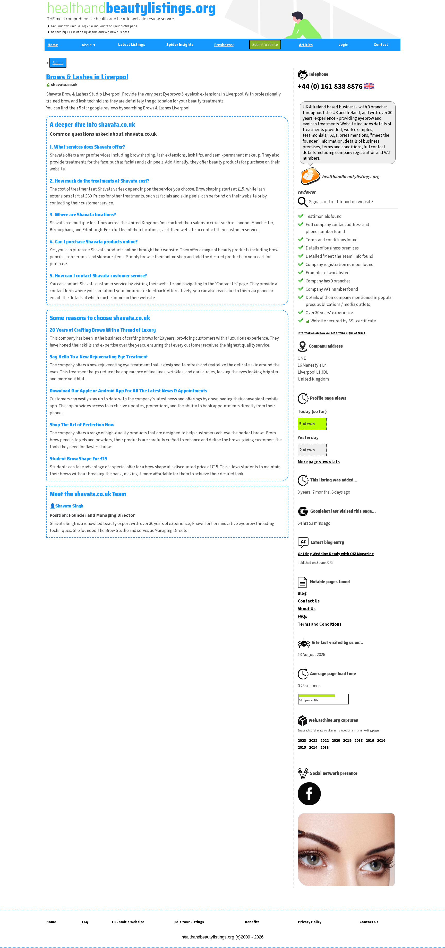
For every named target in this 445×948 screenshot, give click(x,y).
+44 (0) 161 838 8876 (330, 86)
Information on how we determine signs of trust (331, 333)
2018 (358, 740)
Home (51, 922)
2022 (313, 740)
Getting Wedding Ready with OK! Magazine (336, 554)
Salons (58, 63)
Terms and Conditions (319, 624)
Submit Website (265, 44)
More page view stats (319, 462)
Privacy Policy (309, 922)
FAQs (302, 617)
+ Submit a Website (128, 922)
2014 (313, 747)
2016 (370, 740)
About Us (306, 609)
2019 (347, 740)
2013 (324, 747)
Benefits (252, 922)
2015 (302, 747)
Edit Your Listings (189, 922)
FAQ (85, 922)
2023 (302, 740)
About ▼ (89, 45)
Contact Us (309, 601)
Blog (302, 593)
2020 (336, 740)
